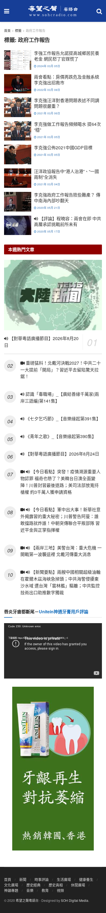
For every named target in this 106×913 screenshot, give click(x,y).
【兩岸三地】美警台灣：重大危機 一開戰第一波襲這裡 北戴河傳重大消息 (61, 551)
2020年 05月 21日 (48, 208)
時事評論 (42, 879)
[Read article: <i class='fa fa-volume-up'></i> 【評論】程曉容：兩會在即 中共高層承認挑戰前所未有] (17, 225)
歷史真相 (56, 884)
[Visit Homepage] (53, 10)
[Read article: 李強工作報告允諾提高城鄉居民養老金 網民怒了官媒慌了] (17, 60)
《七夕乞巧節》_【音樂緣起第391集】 (62, 418)
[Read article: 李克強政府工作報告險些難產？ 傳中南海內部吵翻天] (17, 202)
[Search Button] (99, 11)
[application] (53, 651)
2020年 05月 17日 (48, 231)
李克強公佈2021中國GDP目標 (63, 147)
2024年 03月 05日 (48, 66)
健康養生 (86, 879)
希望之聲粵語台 (27, 900)
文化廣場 (11, 884)
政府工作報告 (35, 30)
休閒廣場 (78, 884)
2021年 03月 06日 (48, 113)
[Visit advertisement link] (53, 768)
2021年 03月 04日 (48, 184)
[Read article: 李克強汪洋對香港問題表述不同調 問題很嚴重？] (17, 107)
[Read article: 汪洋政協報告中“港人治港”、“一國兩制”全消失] (17, 178)
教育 (45, 890)
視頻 (60, 890)
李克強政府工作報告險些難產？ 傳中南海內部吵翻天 (67, 198)
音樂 (29, 890)
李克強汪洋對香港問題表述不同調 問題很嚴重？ (66, 103)
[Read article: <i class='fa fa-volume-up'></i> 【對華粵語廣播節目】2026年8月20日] (53, 295)
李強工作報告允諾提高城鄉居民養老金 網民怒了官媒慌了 (66, 56)
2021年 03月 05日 (48, 137)
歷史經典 (33, 884)
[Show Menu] (6, 11)
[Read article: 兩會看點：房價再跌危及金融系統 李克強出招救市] (17, 84)
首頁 (7, 30)
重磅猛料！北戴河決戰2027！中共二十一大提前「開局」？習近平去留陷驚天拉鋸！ (60, 370)
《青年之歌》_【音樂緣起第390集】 (60, 436)
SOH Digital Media (74, 900)
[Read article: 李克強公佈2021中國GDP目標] (17, 154)
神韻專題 (11, 890)
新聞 (22, 879)
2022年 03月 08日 (48, 90)
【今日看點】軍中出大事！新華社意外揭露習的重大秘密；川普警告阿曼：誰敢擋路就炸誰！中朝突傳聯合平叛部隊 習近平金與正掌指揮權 (60, 519)
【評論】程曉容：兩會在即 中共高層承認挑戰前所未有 (67, 221)
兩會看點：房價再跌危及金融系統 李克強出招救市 (66, 80)
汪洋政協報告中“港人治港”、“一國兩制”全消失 (66, 174)
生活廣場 (64, 879)
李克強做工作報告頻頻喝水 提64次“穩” (67, 127)
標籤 (18, 30)
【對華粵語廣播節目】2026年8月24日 (61, 454)
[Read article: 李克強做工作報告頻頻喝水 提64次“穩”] (17, 131)
